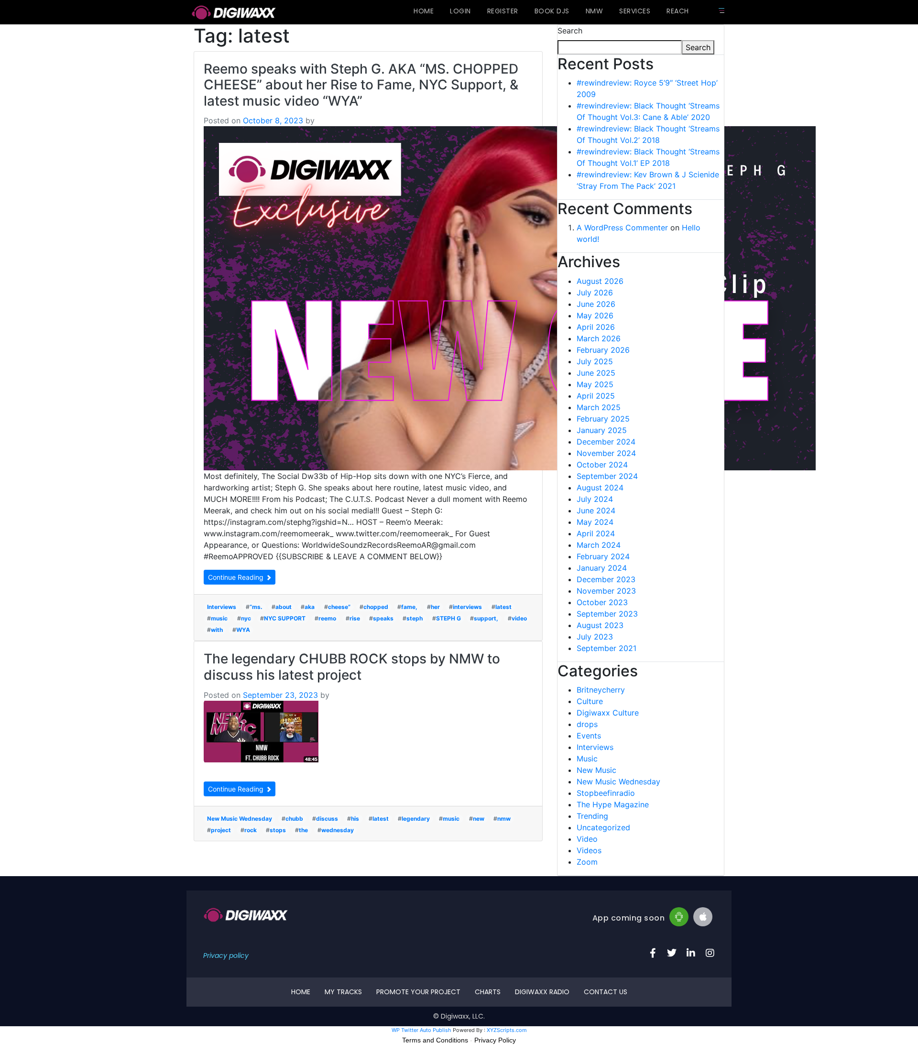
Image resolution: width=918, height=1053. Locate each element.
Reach (678, 11)
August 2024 (600, 487)
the (303, 830)
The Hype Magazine (613, 804)
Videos (589, 850)
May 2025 (595, 384)
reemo (327, 618)
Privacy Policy (495, 1040)
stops (278, 830)
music (219, 618)
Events (589, 735)
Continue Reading (236, 577)
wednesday (337, 830)
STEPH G (448, 618)
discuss (327, 818)
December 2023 (606, 579)
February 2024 (603, 556)
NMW (594, 11)
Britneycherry (601, 690)
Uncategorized (603, 827)
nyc (246, 618)
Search (569, 30)
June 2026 (596, 304)
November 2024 (606, 453)
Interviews (221, 606)
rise (355, 618)
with (217, 629)
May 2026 (595, 315)
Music (587, 758)
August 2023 (600, 625)
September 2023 (607, 614)
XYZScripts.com (507, 1030)
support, (486, 618)
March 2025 (599, 407)
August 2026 (600, 281)
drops (587, 724)
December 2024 (606, 441)
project (221, 830)
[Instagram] (710, 953)
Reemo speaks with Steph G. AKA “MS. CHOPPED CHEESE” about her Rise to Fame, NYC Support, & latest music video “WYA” (361, 85)
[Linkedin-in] (691, 953)
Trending (592, 816)
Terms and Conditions (435, 1040)
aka (310, 606)
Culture (590, 701)
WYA (243, 629)
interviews (467, 606)
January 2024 (602, 568)
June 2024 (596, 510)
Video (587, 839)
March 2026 (599, 338)
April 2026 (596, 327)
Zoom (587, 862)
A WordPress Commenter (622, 227)
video (519, 618)
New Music (596, 770)
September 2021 (606, 648)
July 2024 (595, 499)
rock (250, 830)
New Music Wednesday (239, 818)
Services (634, 11)
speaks (383, 618)
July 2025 (595, 361)
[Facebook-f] (652, 953)
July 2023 (595, 636)
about (283, 606)
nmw (504, 818)
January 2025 (602, 430)
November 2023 (606, 591)
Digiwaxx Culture (608, 712)
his (355, 818)
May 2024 (595, 522)
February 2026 (603, 350)
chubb (294, 818)
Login (460, 11)
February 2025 (603, 418)
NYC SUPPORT (285, 618)
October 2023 (602, 602)
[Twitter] (672, 953)
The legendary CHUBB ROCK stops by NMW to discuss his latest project (352, 667)
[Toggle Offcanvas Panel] (721, 10)
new (478, 818)
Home (424, 11)
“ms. (256, 606)
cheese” (339, 606)
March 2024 (599, 545)
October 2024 (602, 464)
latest (503, 606)
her (435, 606)
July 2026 (595, 292)
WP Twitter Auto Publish (421, 1030)
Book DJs (552, 11)
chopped (375, 606)
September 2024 (607, 476)
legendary (416, 818)
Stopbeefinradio (606, 793)
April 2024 (596, 533)
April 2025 (596, 396)
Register (502, 11)
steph (414, 618)
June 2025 (596, 373)
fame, (409, 606)
